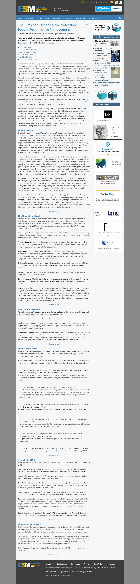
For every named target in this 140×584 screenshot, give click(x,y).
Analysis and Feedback (28, 52)
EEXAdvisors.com (101, 48)
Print (88, 24)
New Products (44, 18)
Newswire (29, 18)
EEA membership (101, 53)
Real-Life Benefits (26, 57)
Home (20, 18)
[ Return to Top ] (54, 211)
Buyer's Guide (80, 18)
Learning (94, 2)
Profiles (69, 18)
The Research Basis (27, 55)
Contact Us (103, 2)
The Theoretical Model (28, 50)
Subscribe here (100, 46)
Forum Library (94, 18)
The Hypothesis (25, 47)
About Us (84, 2)
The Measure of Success (28, 59)
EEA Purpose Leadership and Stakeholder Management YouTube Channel (102, 75)
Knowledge (56, 18)
